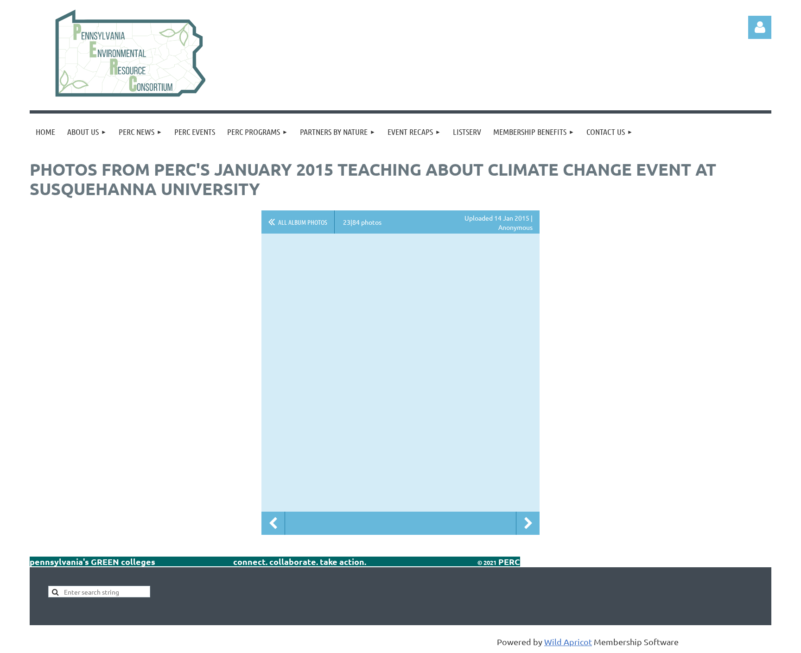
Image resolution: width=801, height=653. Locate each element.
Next (528, 523)
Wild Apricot (568, 642)
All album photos (302, 222)
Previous (273, 523)
